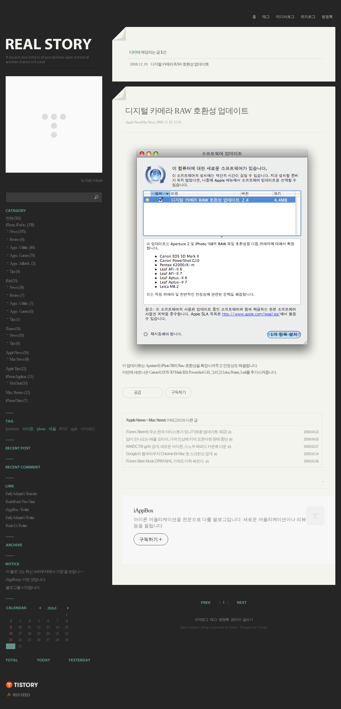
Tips (15, 271)
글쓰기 (248, 619)
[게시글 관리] (156, 393)
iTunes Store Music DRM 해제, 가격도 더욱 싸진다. (165, 461)
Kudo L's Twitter (16, 525)
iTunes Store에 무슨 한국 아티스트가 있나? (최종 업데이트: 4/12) (176, 432)
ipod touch (12, 429)
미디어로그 (285, 17)
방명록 (327, 17)
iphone (41, 429)
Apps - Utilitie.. (22, 247)
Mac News (157, 420)
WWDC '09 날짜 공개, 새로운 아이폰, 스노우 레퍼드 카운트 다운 (176, 446)
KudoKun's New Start (20, 501)
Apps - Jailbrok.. (22, 263)
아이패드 (88, 429)
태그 (266, 17)
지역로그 (201, 619)
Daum (233, 627)
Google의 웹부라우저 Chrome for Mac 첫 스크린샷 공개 (169, 453)
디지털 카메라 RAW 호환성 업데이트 (180, 64)
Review (17, 239)
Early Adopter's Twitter (20, 517)
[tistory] (22, 685)
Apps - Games (22, 255)
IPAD (63, 429)
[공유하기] (147, 393)
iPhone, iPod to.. (20, 225)
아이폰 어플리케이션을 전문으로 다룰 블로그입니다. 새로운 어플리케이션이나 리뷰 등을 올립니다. (220, 522)
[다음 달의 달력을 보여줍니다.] (68, 607)
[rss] (19, 695)
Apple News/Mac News (140, 122)
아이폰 (27, 429)
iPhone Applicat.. (19, 376)
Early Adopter (189, 627)
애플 (52, 429)
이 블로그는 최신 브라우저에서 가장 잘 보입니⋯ (44, 571)
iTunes (13, 328)
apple (74, 429)
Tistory (262, 627)
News (17, 231)
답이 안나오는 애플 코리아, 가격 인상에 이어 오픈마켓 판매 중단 (177, 439)
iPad (11, 280)
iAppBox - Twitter (17, 509)
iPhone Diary (16, 400)
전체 (13, 218)
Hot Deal (18, 383)
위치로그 (308, 17)
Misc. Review (18, 392)
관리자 (236, 619)
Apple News (136, 420)
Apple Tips (16, 368)
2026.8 (51, 608)
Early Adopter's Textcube (21, 493)
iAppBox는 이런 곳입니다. (26, 579)
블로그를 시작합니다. (23, 587)
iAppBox (143, 510)
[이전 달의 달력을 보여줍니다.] (40, 607)
